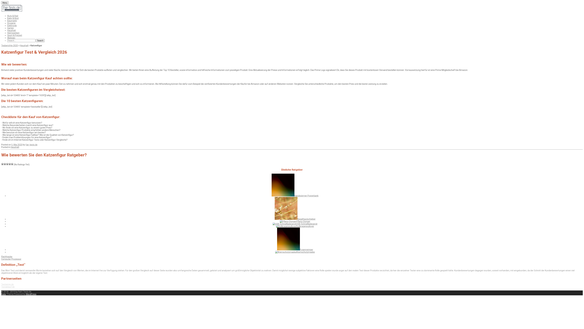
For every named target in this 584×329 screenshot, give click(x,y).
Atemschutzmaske (305, 252)
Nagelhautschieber (306, 219)
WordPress (31, 294)
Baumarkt (12, 20)
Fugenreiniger (306, 249)
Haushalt (11, 30)
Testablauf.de (8, 287)
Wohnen (11, 38)
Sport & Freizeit (14, 35)
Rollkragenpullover (305, 226)
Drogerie (11, 23)
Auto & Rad (12, 16)
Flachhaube (6, 256)
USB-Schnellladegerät (306, 224)
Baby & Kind (13, 18)
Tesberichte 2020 (9, 45)
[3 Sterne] (7, 164)
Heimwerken (13, 33)
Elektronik (12, 25)
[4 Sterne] (10, 164)
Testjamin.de (7, 284)
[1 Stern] (2, 164)
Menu (4, 3)
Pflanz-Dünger (303, 221)
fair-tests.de (31, 144)
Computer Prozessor (11, 259)
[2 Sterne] (5, 164)
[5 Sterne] (12, 164)
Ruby (3, 294)
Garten (10, 28)
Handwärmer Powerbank (306, 196)
